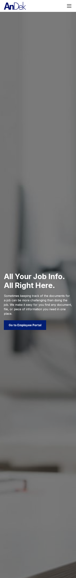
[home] (15, 6)
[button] (68, 5)
